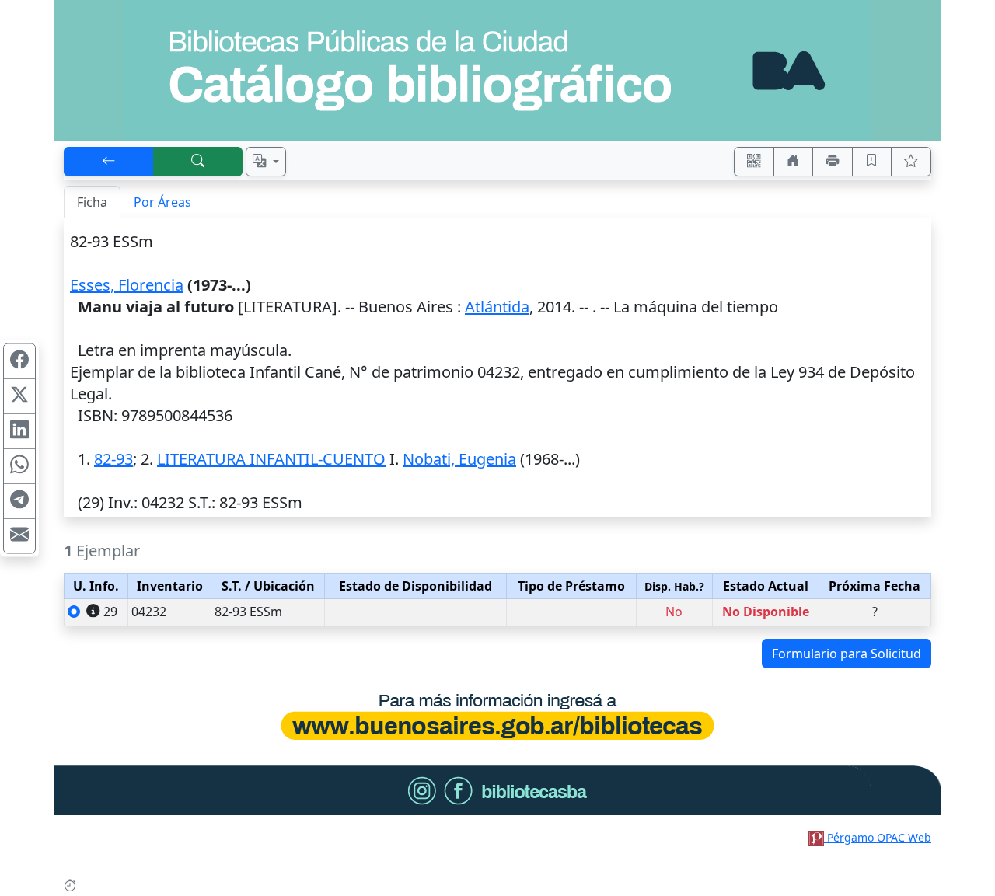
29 (110, 611)
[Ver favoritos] (911, 161)
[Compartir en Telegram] (19, 500)
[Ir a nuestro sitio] (793, 161)
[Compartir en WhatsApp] (19, 465)
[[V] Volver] (109, 161)
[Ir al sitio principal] (497, 70)
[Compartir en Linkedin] (19, 430)
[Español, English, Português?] (266, 161)
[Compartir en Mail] (19, 535)
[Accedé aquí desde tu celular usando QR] (754, 161)
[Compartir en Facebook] (19, 360)
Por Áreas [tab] (162, 202)
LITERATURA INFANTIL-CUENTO (271, 458)
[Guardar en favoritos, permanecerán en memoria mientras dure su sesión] (872, 161)
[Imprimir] (832, 161)
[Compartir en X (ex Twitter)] (19, 395)
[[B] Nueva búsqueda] (198, 161)
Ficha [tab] (92, 202)
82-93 (113, 458)
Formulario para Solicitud (846, 653)
